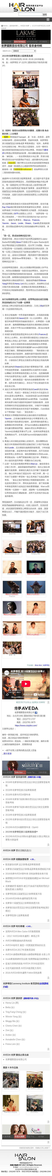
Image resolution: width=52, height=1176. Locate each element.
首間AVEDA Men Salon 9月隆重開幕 (22, 931)
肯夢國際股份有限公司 (16, 1059)
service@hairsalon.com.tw (29, 1167)
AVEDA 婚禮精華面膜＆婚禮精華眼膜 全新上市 (27, 954)
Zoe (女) (9, 1030)
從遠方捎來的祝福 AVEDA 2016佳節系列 (24, 963)
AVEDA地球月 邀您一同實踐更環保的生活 (25, 945)
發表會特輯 (14, 26)
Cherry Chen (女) (13, 1026)
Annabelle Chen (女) (15, 1039)
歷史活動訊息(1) (23, 850)
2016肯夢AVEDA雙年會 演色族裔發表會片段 (26, 873)
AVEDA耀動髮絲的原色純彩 (18, 941)
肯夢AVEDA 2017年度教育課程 (20, 950)
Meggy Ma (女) (12, 1021)
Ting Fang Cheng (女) (15, 1012)
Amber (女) (10, 1035)
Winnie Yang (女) (13, 1016)
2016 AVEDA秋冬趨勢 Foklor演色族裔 (23, 973)
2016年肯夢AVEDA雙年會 (17, 794)
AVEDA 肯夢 (24, 26)
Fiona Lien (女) (12, 1044)
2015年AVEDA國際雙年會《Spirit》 (22, 827)
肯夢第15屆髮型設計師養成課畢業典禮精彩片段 (28, 869)
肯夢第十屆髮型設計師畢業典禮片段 (22, 903)
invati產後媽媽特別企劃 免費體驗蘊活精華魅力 (27, 959)
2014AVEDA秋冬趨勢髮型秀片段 (21, 898)
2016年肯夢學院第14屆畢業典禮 (20, 815)
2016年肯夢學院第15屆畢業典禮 (20, 790)
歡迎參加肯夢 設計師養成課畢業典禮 (22, 864)
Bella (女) (9, 1007)
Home (5, 26)
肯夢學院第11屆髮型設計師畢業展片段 (23, 894)
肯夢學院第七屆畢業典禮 (17, 915)
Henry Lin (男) (12, 1003)
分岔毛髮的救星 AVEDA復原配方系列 (23, 968)
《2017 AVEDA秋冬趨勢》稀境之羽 (22, 936)
